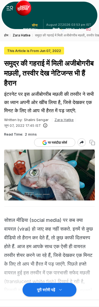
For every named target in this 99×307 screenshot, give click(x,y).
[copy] (92, 142)
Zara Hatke (64, 119)
